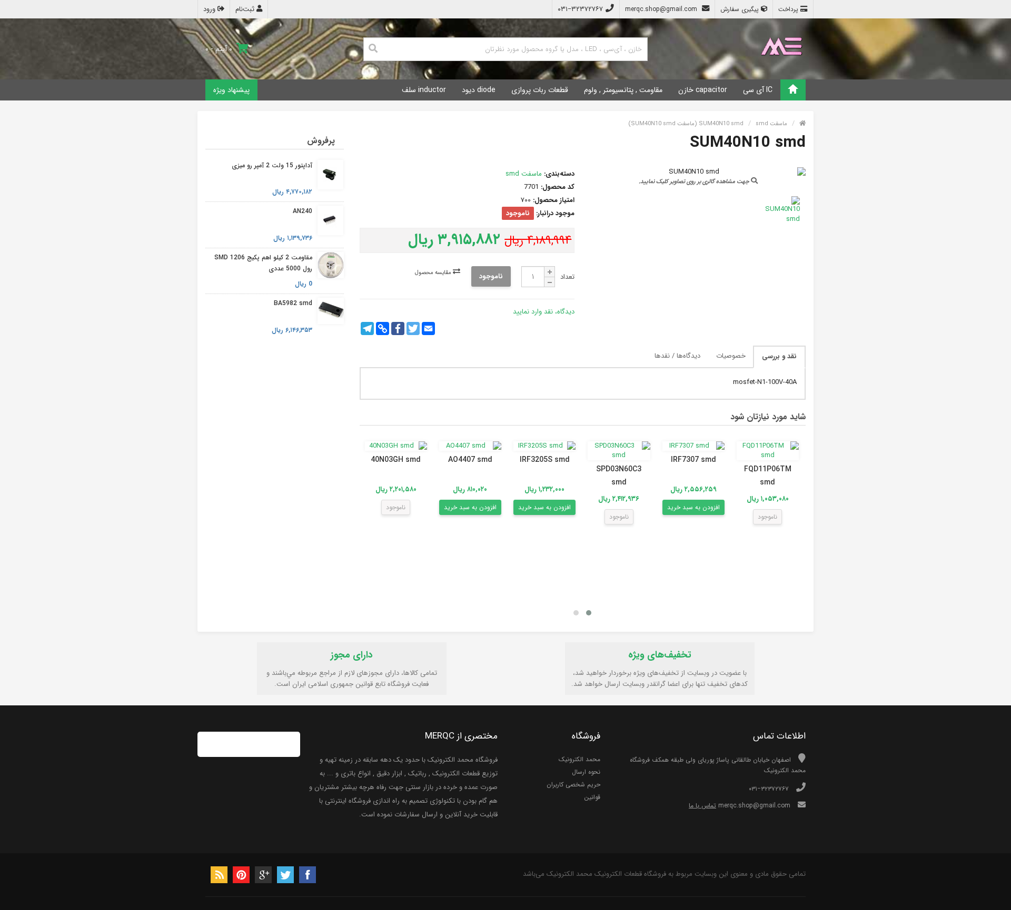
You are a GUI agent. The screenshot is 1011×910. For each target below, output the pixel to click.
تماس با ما (702, 806)
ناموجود (491, 276)
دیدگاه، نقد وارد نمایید (543, 311)
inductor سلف (424, 90)
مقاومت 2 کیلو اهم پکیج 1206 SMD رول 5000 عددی (263, 263)
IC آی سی (757, 90)
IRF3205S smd (545, 460)
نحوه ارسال (586, 772)
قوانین (592, 797)
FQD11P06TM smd (767, 475)
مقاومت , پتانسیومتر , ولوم (623, 90)
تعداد (567, 276)
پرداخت (789, 9)
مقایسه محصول (434, 272)
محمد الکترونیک (579, 759)
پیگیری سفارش (740, 9)
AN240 (302, 211)
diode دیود (478, 90)
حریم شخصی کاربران (573, 785)
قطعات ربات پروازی (539, 90)
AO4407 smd (470, 460)
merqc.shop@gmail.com (662, 9)
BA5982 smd (293, 303)
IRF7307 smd (693, 460)
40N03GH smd (396, 460)
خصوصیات (731, 355)
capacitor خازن (702, 90)
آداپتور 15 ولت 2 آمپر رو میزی (272, 165)
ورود (210, 9)
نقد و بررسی (779, 356)
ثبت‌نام (245, 9)
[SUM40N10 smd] (780, 210)
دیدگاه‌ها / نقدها (677, 355)
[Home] (793, 89)
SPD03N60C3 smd (618, 475)
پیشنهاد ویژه (231, 90)
